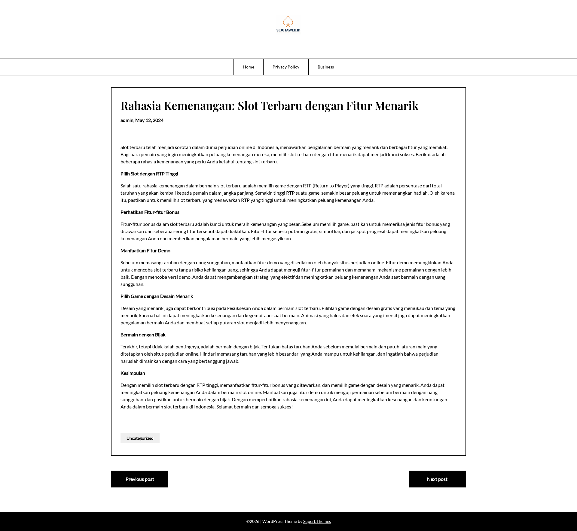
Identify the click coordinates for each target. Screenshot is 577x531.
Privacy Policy (286, 66)
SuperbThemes (317, 521)
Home (248, 66)
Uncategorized (140, 438)
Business (326, 66)
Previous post (140, 479)
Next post (437, 479)
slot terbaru (264, 161)
